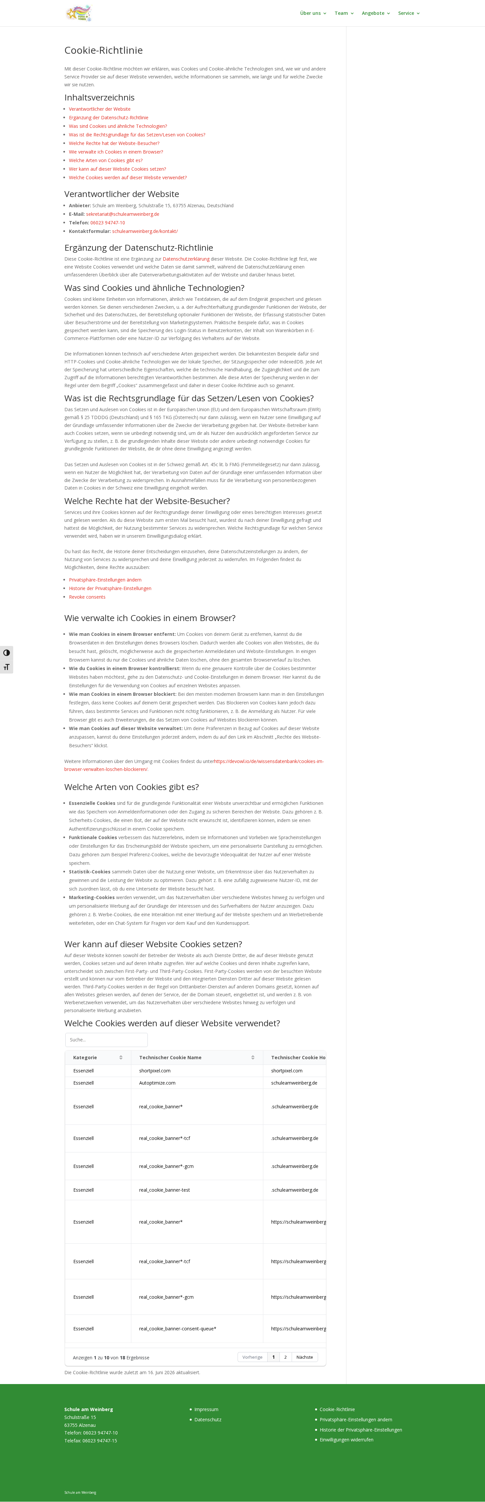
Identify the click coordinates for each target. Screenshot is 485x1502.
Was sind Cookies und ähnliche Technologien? (118, 126)
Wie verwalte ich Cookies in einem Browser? (116, 152)
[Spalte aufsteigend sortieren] (121, 1058)
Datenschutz (207, 1419)
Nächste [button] (305, 1357)
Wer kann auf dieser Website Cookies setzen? (117, 169)
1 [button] (273, 1357)
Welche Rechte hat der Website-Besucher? (114, 143)
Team (341, 13)
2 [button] (285, 1357)
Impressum (206, 1409)
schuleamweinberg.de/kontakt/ (145, 231)
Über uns (310, 13)
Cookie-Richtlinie (337, 1409)
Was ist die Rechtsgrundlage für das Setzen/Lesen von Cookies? (137, 134)
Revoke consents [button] (87, 597)
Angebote (373, 13)
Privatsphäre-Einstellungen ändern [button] (105, 580)
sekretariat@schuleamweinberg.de (122, 214)
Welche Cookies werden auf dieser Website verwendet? (128, 177)
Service (406, 13)
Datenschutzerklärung (186, 259)
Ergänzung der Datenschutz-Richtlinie (108, 117)
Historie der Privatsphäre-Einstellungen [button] (110, 588)
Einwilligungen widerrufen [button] (346, 1439)
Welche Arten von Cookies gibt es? (106, 160)
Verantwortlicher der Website (100, 109)
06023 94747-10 (107, 222)
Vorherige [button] (252, 1357)
